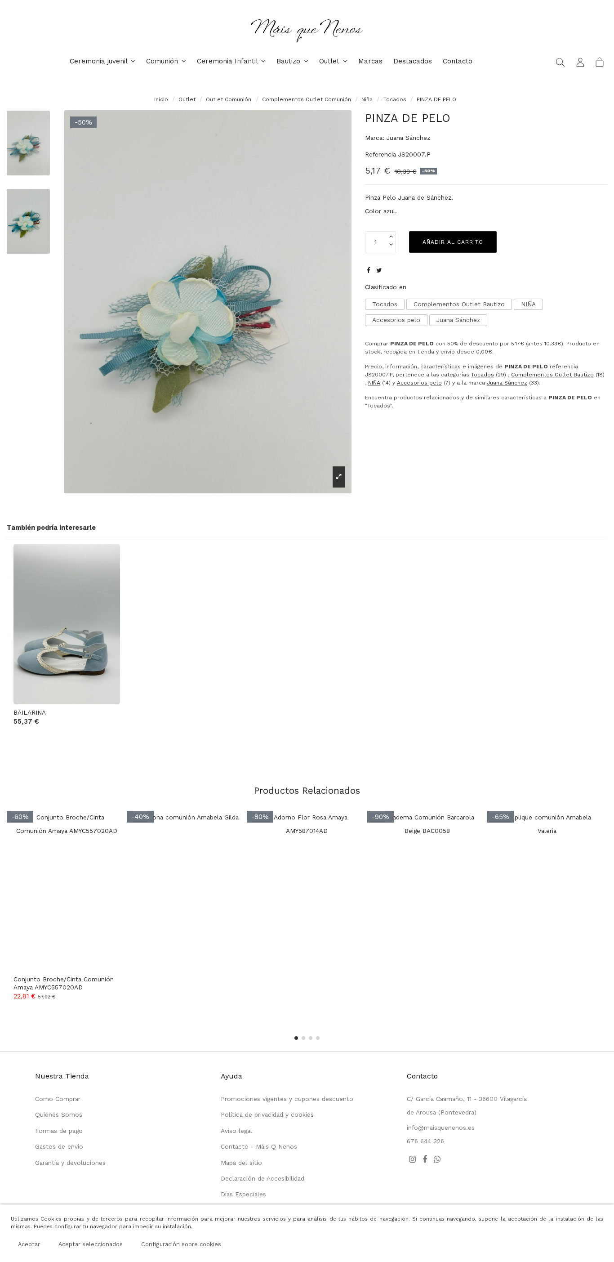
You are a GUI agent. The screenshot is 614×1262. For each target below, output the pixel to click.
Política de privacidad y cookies (267, 1114)
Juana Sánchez (408, 137)
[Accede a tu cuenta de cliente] (580, 61)
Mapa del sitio (241, 1162)
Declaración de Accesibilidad (262, 1178)
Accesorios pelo (396, 319)
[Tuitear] (379, 270)
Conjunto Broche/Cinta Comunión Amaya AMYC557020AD (63, 983)
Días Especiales (243, 1194)
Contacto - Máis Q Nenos (259, 1146)
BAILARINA (29, 712)
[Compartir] (368, 270)
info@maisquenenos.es (441, 1127)
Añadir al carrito (453, 242)
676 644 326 (425, 1141)
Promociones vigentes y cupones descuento (287, 1098)
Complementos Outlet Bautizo (459, 304)
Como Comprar (57, 1098)
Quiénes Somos (58, 1114)
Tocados (384, 304)
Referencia (380, 154)
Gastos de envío (59, 1146)
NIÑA (528, 304)
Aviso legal (236, 1130)
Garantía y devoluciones (70, 1162)
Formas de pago (59, 1130)
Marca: (374, 137)
